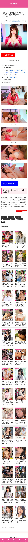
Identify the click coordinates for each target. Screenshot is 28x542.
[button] (25, 324)
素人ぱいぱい (16, 21)
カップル (22, 72)
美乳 (11, 72)
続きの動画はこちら (9, 183)
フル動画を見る (8, 55)
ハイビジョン (19, 70)
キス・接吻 (11, 217)
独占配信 (11, 70)
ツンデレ (15, 72)
